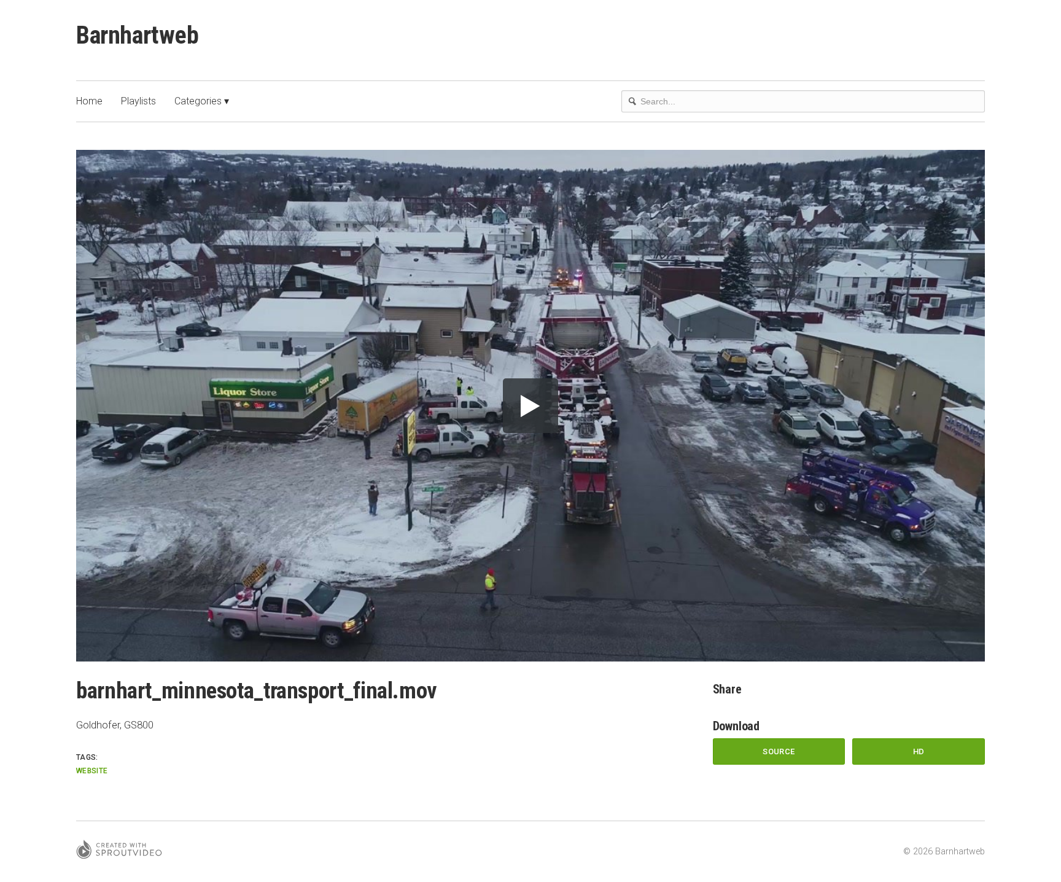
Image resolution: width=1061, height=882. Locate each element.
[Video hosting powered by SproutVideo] (119, 851)
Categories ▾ (201, 101)
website (92, 771)
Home (89, 101)
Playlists (138, 101)
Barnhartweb (137, 35)
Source (779, 751)
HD (919, 751)
